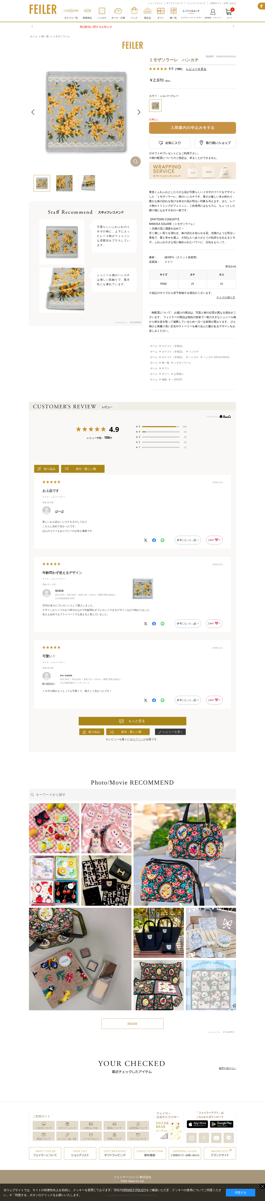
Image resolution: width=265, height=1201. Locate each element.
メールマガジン (91, 1138)
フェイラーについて (196, 3)
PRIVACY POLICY (134, 1190)
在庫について (114, 1138)
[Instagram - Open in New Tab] (191, 1137)
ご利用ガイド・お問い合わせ (222, 3)
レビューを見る (196, 69)
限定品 (147, 18)
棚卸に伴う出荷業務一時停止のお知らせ (132, 26)
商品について (44, 1138)
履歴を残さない (227, 1068)
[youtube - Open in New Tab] (216, 1137)
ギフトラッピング (174, 3)
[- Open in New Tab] (134, 322)
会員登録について (138, 1128)
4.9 (114, 430)
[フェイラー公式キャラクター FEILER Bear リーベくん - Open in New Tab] (169, 1125)
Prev (33, 26)
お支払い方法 (91, 1128)
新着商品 (87, 18)
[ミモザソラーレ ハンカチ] (86, 112)
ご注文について (44, 1128)
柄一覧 (173, 18)
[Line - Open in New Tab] (229, 1137)
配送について (114, 1128)
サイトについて (138, 1138)
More (132, 1024)
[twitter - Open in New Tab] (204, 1137)
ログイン (137, 739)
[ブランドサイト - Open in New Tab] (220, 1153)
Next (233, 26)
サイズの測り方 (225, 297)
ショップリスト (155, 3)
